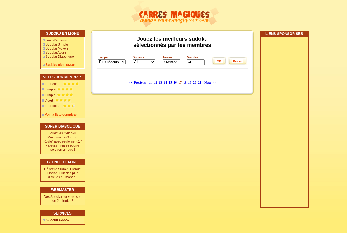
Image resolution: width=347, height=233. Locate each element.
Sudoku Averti (56, 52)
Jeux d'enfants (56, 40)
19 (189, 83)
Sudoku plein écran (60, 65)
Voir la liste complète (61, 114)
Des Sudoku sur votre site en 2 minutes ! (62, 199)
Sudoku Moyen (57, 48)
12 (155, 83)
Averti (49, 100)
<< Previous (137, 83)
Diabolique (53, 84)
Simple (50, 89)
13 (160, 83)
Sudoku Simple (57, 44)
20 (194, 83)
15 (170, 83)
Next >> (210, 83)
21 (199, 83)
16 (175, 83)
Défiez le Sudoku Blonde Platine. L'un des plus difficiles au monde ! (62, 173)
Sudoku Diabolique (60, 57)
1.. (150, 83)
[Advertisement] (284, 124)
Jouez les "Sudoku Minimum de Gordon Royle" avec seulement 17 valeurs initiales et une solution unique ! (62, 141)
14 (165, 83)
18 (185, 83)
